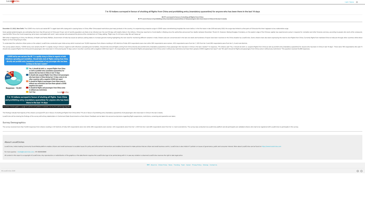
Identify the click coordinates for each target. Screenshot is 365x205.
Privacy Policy (197, 165)
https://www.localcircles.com (271, 146)
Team (183, 165)
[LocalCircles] (12, 2)
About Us (154, 165)
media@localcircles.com (26, 152)
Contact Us (213, 165)
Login (346, 2)
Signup (352, 2)
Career (188, 165)
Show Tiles (357, 2)
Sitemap (205, 165)
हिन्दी (148, 165)
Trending (177, 165)
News (170, 165)
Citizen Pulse (162, 165)
